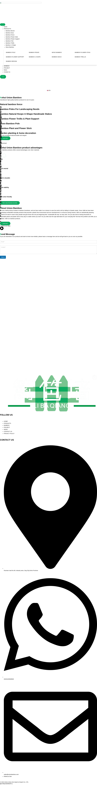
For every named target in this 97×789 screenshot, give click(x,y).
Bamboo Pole (9, 41)
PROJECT (7, 68)
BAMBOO (6, 66)
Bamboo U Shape (11, 45)
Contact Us (7, 72)
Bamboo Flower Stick (12, 37)
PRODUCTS (7, 28)
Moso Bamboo (10, 47)
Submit (3, 257)
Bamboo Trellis (10, 43)
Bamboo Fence (10, 35)
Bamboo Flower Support (13, 39)
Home (5, 26)
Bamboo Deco (10, 33)
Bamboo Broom (10, 31)
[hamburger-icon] (2, 24)
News (5, 70)
